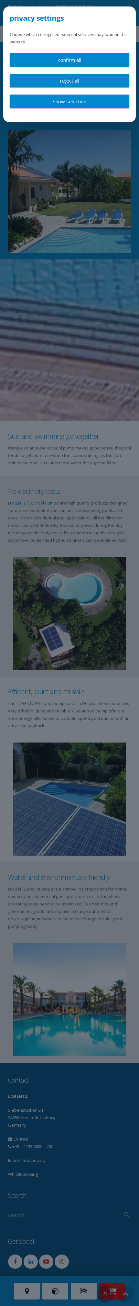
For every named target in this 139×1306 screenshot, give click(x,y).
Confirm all (69, 60)
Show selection (69, 101)
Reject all (69, 80)
